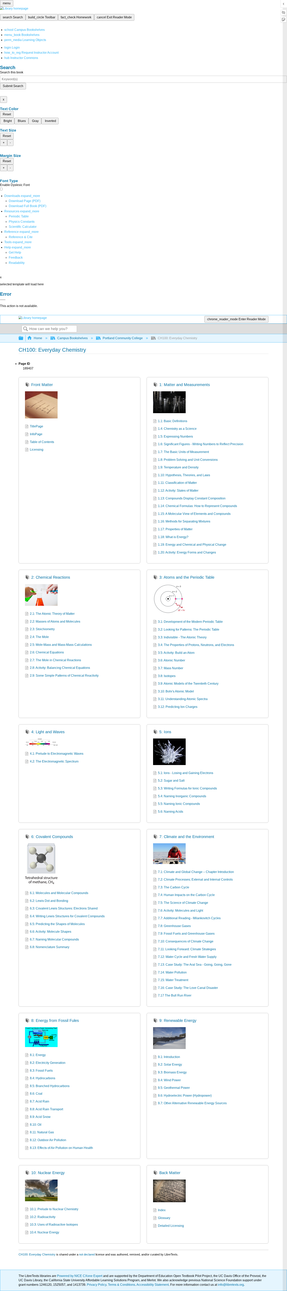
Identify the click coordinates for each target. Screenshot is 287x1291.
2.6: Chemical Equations (47, 652)
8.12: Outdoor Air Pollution (48, 1140)
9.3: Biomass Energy (172, 1072)
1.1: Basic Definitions (172, 421)
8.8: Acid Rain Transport (46, 1109)
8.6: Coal (36, 1093)
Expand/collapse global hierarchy (23, 338)
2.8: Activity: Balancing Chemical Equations (60, 667)
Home (38, 338)
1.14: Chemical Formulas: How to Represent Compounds (197, 506)
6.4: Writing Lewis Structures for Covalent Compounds (67, 916)
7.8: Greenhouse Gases (174, 926)
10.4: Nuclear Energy (44, 1232)
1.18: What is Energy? (173, 537)
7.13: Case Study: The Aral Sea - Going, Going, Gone (195, 964)
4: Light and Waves (48, 732)
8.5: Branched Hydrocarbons (50, 1086)
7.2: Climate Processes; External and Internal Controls (195, 879)
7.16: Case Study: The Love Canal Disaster (188, 987)
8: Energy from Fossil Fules (55, 1020)
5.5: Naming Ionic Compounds (179, 803)
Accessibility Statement (152, 1284)
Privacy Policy (96, 1284)
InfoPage (36, 434)
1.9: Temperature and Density (178, 467)
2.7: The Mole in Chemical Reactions (55, 660)
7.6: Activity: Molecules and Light (180, 910)
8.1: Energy (38, 1055)
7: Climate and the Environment (186, 837)
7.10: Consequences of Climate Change (185, 941)
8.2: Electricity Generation (47, 1062)
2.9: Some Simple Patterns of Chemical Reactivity (64, 675)
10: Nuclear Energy (48, 1173)
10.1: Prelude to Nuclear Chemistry (54, 1209)
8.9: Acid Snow (40, 1116)
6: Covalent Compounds (52, 837)
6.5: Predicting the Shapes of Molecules (57, 924)
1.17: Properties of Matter (175, 529)
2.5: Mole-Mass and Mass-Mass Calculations (61, 644)
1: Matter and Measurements (184, 385)
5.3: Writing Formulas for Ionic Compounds (187, 788)
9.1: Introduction (169, 1057)
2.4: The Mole (39, 637)
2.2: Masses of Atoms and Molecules (55, 621)
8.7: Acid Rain (39, 1101)
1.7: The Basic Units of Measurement (183, 452)
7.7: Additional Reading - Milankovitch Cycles (189, 918)
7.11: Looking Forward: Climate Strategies (187, 949)
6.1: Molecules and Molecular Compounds (59, 893)
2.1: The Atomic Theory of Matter (52, 613)
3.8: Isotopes (167, 676)
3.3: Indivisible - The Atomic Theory (182, 637)
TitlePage (36, 426)
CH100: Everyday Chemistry (37, 1254)
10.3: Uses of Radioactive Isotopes (54, 1224)
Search (25, 329)
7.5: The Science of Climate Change (183, 902)
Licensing (36, 449)
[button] (16, 257)
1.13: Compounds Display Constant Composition (192, 498)
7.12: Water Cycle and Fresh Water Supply (187, 956)
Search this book (11, 72)
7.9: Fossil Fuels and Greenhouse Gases (186, 933)
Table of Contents (42, 442)
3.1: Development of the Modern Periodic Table (190, 621)
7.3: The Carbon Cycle (173, 887)
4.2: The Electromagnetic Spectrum (54, 761)
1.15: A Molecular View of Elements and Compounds (194, 513)
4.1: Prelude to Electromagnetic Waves (56, 753)
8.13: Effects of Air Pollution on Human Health (61, 1148)
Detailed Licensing (171, 1225)
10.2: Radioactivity (42, 1217)
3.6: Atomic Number (171, 660)
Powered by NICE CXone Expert (80, 1276)
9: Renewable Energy (177, 1020)
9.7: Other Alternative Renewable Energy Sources (192, 1103)
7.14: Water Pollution (172, 972)
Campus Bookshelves (72, 338)
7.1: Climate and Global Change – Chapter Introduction (196, 872)
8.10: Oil (35, 1124)
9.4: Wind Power (169, 1080)
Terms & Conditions (121, 1284)
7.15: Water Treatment (173, 980)
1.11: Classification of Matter (177, 482)
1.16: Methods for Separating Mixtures (184, 521)
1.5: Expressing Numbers (175, 436)
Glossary (164, 1218)
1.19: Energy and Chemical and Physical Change (192, 544)
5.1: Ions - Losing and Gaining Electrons (185, 773)
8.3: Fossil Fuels (41, 1070)
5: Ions (165, 732)
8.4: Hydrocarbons (42, 1078)
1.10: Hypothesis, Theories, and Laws (184, 475)
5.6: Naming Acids (170, 811)
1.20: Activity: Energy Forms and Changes (187, 552)
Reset (7, 114)
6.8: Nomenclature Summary (49, 947)
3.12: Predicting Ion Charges (177, 706)
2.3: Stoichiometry (42, 629)
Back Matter (169, 1173)
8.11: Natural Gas (42, 1132)
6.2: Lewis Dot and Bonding (49, 900)
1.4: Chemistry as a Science (177, 428)
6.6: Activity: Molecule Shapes (50, 931)
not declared (87, 1254)
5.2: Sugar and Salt (171, 780)
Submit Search (13, 86)
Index (162, 1210)
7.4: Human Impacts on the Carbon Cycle (186, 895)
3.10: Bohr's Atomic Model (176, 691)
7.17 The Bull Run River (174, 995)
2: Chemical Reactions (50, 577)
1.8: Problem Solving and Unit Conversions (188, 459)
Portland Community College (123, 338)
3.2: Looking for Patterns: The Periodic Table (188, 629)
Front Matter (42, 385)
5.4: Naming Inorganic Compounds (182, 796)
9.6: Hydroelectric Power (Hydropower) (185, 1095)
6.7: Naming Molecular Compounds (54, 939)
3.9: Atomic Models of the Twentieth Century (188, 683)
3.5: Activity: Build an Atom (176, 652)
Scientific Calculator (23, 226)
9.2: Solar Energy (170, 1064)
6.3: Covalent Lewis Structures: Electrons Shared (64, 908)
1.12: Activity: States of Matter (178, 490)
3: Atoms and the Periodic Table (186, 577)
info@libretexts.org (230, 1284)
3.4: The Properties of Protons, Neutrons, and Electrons (196, 645)
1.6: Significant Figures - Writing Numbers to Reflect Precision (200, 444)
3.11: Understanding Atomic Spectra (183, 699)
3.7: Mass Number (170, 668)
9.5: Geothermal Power (174, 1087)
